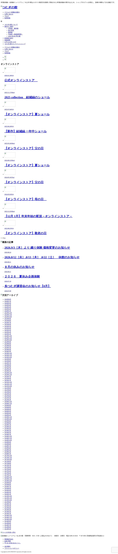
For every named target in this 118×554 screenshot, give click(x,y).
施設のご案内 (8, 26)
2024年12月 (8, 336)
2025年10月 (8, 316)
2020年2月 (7, 415)
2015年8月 (7, 502)
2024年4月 (7, 349)
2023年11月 (8, 355)
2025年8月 (7, 320)
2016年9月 (7, 482)
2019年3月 (7, 430)
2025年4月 (7, 328)
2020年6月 (7, 409)
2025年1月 (7, 334)
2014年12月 (8, 515)
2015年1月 (7, 513)
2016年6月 (7, 488)
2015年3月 (7, 509)
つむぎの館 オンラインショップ (14, 44)
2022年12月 (8, 372)
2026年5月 (7, 303)
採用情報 (7, 18)
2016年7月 (7, 486)
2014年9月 (7, 521)
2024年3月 (7, 351)
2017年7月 (7, 465)
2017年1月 (7, 475)
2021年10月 (8, 386)
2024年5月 (7, 347)
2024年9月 (7, 342)
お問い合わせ (8, 14)
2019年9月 (7, 421)
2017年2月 (7, 473)
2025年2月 (7, 332)
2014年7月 (7, 525)
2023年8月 (7, 361)
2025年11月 (8, 315)
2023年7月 (7, 363)
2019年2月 (7, 432)
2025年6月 (7, 324)
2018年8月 (7, 444)
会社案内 (7, 546)
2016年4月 (7, 490)
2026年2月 (7, 309)
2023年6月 (7, 365)
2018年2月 (7, 452)
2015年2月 (7, 511)
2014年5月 (7, 529)
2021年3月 (7, 398)
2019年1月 (7, 434)
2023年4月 (7, 367)
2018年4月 (7, 448)
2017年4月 (7, 469)
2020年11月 (8, 403)
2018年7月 (7, 446)
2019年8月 (7, 423)
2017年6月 (7, 467)
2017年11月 (8, 457)
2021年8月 (7, 390)
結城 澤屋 (7, 541)
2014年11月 (8, 517)
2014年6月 (7, 527)
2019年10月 (8, 419)
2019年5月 (7, 426)
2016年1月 (7, 494)
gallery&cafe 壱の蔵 (14, 36)
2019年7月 (7, 425)
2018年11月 (8, 438)
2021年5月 (7, 394)
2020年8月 (7, 407)
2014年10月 (8, 519)
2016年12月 (8, 477)
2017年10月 (8, 459)
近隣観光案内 (15, 12)
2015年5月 (7, 506)
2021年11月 (8, 384)
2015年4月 (7, 508)
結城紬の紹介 (8, 38)
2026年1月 (7, 311)
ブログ (6, 16)
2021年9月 (7, 388)
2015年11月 (8, 498)
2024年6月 (7, 345)
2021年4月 (7, 396)
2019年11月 (8, 417)
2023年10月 (8, 357)
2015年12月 (8, 496)
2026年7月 (7, 301)
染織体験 (7, 40)
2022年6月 (7, 378)
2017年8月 (7, 463)
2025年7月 (7, 322)
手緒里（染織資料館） (15, 34)
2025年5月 (7, 326)
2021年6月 (7, 392)
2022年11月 (8, 374)
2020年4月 (7, 413)
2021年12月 (8, 382)
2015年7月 (7, 504)
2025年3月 (7, 330)
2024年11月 (8, 338)
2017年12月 (8, 455)
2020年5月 (7, 411)
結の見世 (11, 30)
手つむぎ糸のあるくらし (12, 543)
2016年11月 (8, 479)
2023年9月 (7, 359)
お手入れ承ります (10, 42)
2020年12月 (8, 401)
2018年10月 (8, 440)
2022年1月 (7, 380)
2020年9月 (7, 405)
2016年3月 (7, 492)
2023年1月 (7, 371)
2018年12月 (8, 436)
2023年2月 (7, 369)
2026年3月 (7, 307)
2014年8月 (7, 523)
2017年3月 (7, 471)
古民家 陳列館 (13, 28)
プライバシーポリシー (11, 548)
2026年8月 (7, 299)
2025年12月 (8, 313)
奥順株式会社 (8, 539)
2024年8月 (7, 343)
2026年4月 (7, 305)
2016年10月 (8, 480)
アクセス (7, 12)
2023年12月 (8, 353)
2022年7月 (7, 376)
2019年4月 (7, 428)
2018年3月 (7, 450)
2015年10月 (8, 500)
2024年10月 (8, 340)
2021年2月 (7, 399)
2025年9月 (7, 318)
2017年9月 (7, 461)
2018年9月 (7, 442)
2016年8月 (7, 484)
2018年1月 (7, 453)
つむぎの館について (11, 24)
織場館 (10, 32)
